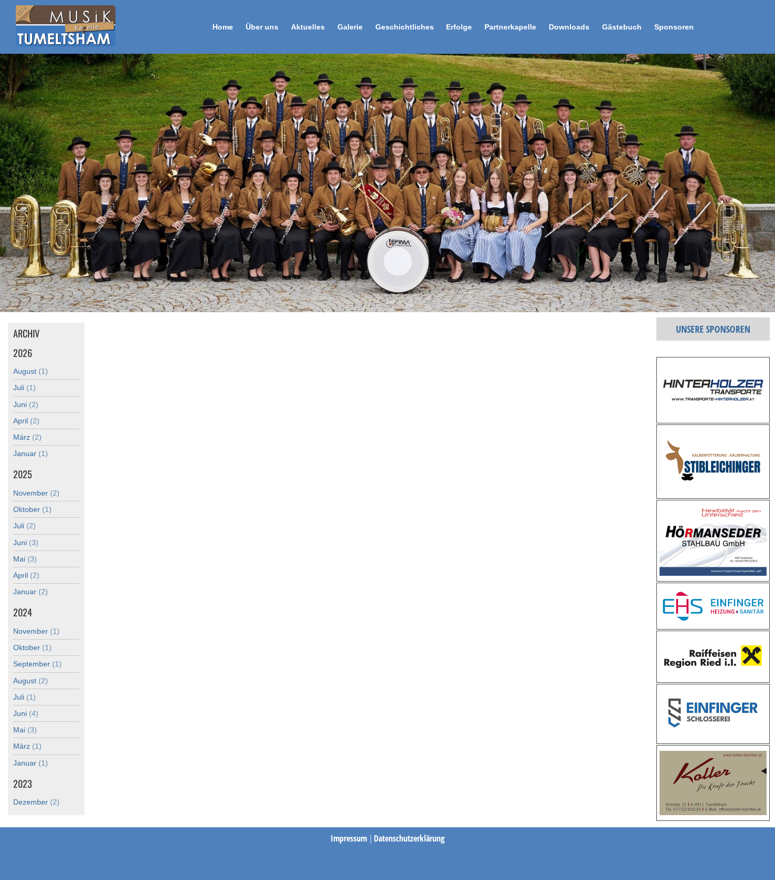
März (27, 437)
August (30, 371)
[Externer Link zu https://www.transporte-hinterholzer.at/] (713, 414)
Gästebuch (622, 27)
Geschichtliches (404, 27)
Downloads (569, 27)
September (37, 664)
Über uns (262, 27)
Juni (25, 404)
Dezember (36, 802)
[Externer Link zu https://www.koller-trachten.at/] (713, 812)
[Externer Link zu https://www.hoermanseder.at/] (713, 572)
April (26, 421)
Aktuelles (308, 27)
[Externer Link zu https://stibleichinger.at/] (713, 490)
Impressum (350, 838)
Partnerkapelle (510, 27)
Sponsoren (674, 27)
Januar (30, 453)
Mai (25, 559)
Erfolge (459, 27)
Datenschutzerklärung (409, 838)
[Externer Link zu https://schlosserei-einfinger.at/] (713, 735)
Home (222, 27)
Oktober (32, 509)
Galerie (350, 27)
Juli (24, 387)
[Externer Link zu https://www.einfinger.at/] (713, 620)
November (36, 493)
